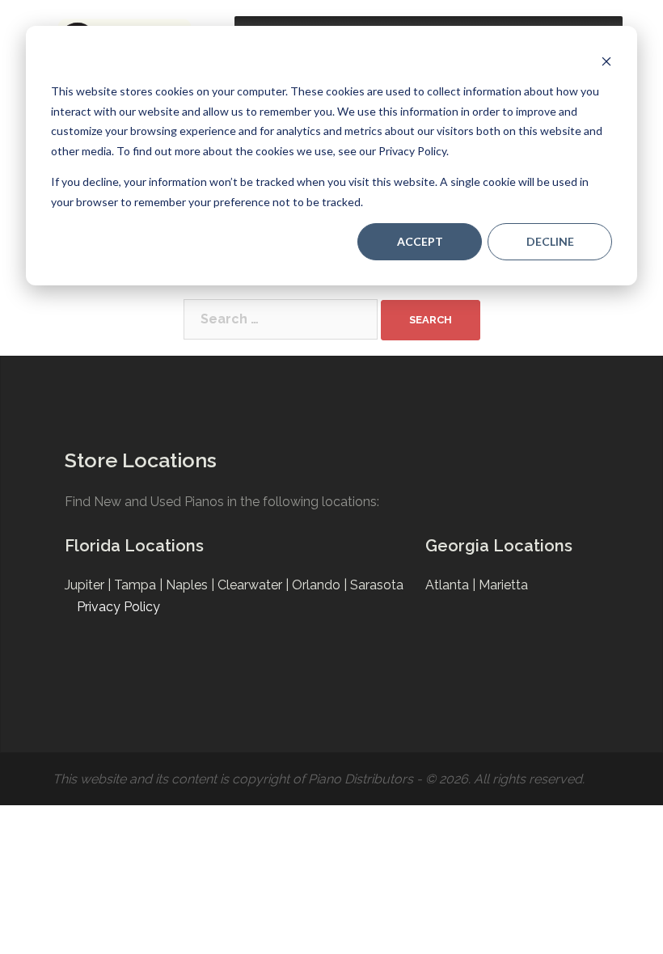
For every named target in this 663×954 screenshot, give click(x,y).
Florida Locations (134, 545)
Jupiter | (89, 585)
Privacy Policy (118, 606)
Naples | (191, 585)
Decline (550, 241)
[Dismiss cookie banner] (606, 61)
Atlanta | (452, 585)
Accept (420, 241)
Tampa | (140, 585)
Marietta (503, 585)
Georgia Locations (498, 545)
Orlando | (321, 585)
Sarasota (376, 585)
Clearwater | (254, 585)
